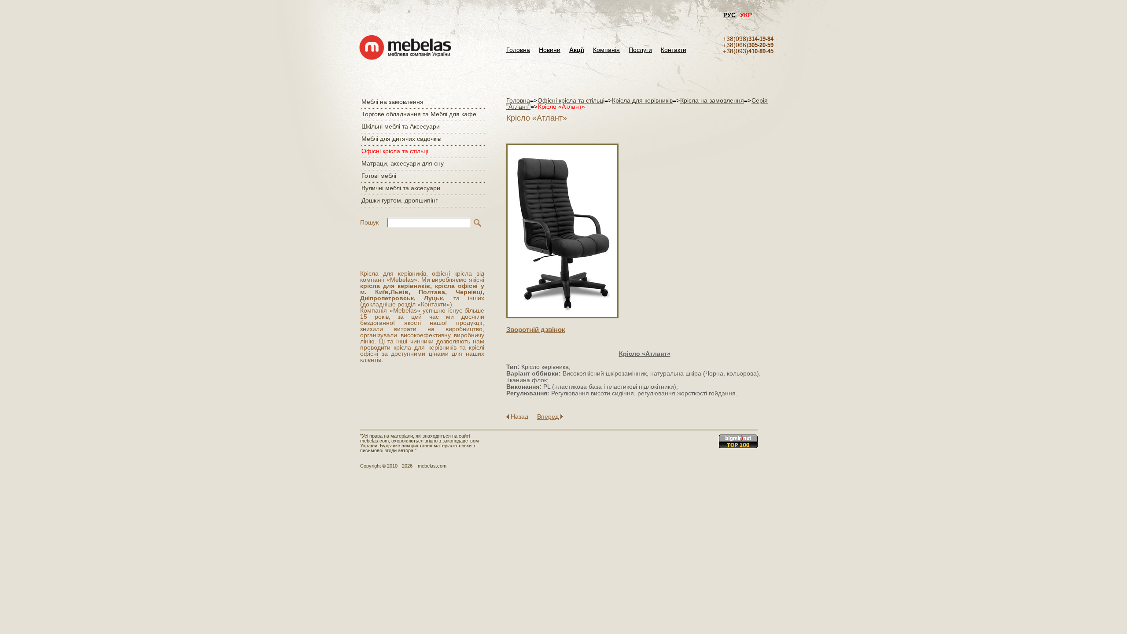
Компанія (606, 50)
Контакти (673, 50)
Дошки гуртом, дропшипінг (399, 200)
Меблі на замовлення (392, 101)
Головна (518, 50)
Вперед (548, 416)
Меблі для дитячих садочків (401, 138)
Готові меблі (378, 175)
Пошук (369, 222)
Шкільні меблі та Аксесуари (400, 126)
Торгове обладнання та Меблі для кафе (418, 114)
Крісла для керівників (642, 100)
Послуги (640, 50)
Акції (576, 50)
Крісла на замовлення (712, 100)
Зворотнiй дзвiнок (535, 329)
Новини (549, 50)
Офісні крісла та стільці (394, 151)
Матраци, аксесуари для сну (402, 163)
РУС (729, 14)
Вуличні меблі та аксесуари (400, 188)
